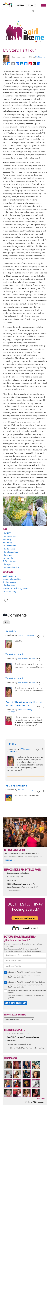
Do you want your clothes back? (18, 873)
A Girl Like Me (9, 561)
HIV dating (7, 542)
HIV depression (9, 545)
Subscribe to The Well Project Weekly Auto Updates (26, 982)
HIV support (8, 564)
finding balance (9, 582)
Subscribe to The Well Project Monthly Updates (24, 972)
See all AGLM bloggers (36, 1102)
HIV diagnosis (9, 549)
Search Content (33, 11)
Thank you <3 (14, 654)
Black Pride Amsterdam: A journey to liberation (23, 1037)
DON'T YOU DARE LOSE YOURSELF (20, 1033)
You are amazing (16, 785)
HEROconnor (40, 57)
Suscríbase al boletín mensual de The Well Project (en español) (26, 992)
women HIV (8, 558)
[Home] (21, 5)
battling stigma (9, 576)
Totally (11, 743)
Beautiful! (12, 630)
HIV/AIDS (7, 533)
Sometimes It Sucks (14, 891)
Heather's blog (9, 591)
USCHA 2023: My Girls (15, 877)
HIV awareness (9, 536)
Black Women (12, 1041)
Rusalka (21, 790)
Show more (40, 1098)
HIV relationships (10, 552)
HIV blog (7, 539)
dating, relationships (12, 579)
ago (30, 635)
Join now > (9, 860)
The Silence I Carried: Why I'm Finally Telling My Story (26, 1048)
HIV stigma (8, 555)
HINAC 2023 (11, 880)
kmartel (21, 635)
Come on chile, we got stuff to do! (19, 1044)
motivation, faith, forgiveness (15, 588)
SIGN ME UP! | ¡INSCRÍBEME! (15, 1003)
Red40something (25, 709)
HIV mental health (11, 567)
